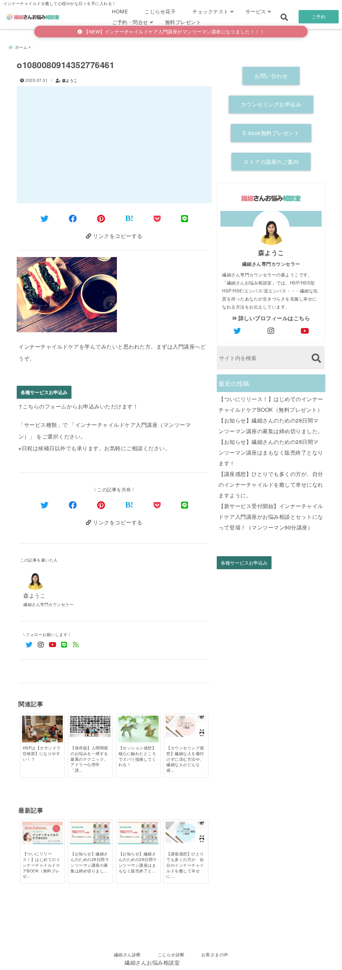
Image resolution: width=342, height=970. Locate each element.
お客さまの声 (214, 954)
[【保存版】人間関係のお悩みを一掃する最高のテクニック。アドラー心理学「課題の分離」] (90, 726)
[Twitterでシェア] (44, 218)
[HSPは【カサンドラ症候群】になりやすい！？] (42, 729)
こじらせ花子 (160, 11)
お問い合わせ (271, 76)
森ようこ (69, 80)
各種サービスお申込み (44, 392)
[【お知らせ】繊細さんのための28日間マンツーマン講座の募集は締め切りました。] (90, 833)
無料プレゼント (183, 21)
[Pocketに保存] (157, 218)
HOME (120, 11)
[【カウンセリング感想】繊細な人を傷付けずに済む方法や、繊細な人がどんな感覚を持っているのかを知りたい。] (186, 726)
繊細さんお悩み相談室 (152, 962)
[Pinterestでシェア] (101, 218)
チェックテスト (210, 11)
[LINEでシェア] (184, 218)
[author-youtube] (305, 330)
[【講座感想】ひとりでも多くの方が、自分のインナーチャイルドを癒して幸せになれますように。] (186, 832)
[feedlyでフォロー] (76, 644)
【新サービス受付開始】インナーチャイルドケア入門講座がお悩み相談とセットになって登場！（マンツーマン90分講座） (270, 516)
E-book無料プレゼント (271, 133)
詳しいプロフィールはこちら (273, 318)
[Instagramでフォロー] (41, 644)
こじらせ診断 (171, 954)
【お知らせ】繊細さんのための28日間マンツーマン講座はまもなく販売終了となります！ (270, 452)
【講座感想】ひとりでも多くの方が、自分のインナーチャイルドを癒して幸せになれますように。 (270, 484)
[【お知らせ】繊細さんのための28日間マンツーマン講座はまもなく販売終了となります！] (138, 833)
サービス (255, 11)
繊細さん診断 (127, 954)
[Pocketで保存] (157, 504)
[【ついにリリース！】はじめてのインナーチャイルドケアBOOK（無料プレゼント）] (42, 833)
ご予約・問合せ (130, 21)
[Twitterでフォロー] (29, 644)
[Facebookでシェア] (73, 218)
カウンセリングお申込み (271, 104)
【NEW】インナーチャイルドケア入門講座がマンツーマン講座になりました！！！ (173, 31)
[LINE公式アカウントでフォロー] (64, 644)
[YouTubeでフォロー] (52, 644)
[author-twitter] (237, 330)
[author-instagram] (271, 330)
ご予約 (319, 16)
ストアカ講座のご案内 (271, 161)
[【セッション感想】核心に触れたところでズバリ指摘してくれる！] (138, 729)
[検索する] (316, 358)
